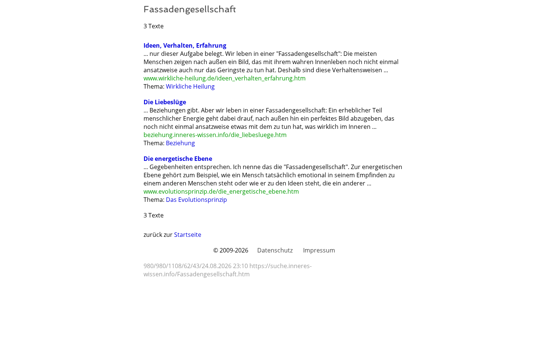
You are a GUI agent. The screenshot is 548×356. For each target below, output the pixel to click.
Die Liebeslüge (165, 102)
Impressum (319, 250)
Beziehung (180, 143)
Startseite (187, 235)
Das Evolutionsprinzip (196, 200)
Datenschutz (275, 250)
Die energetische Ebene (178, 159)
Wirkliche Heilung (190, 86)
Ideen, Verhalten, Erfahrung (185, 45)
